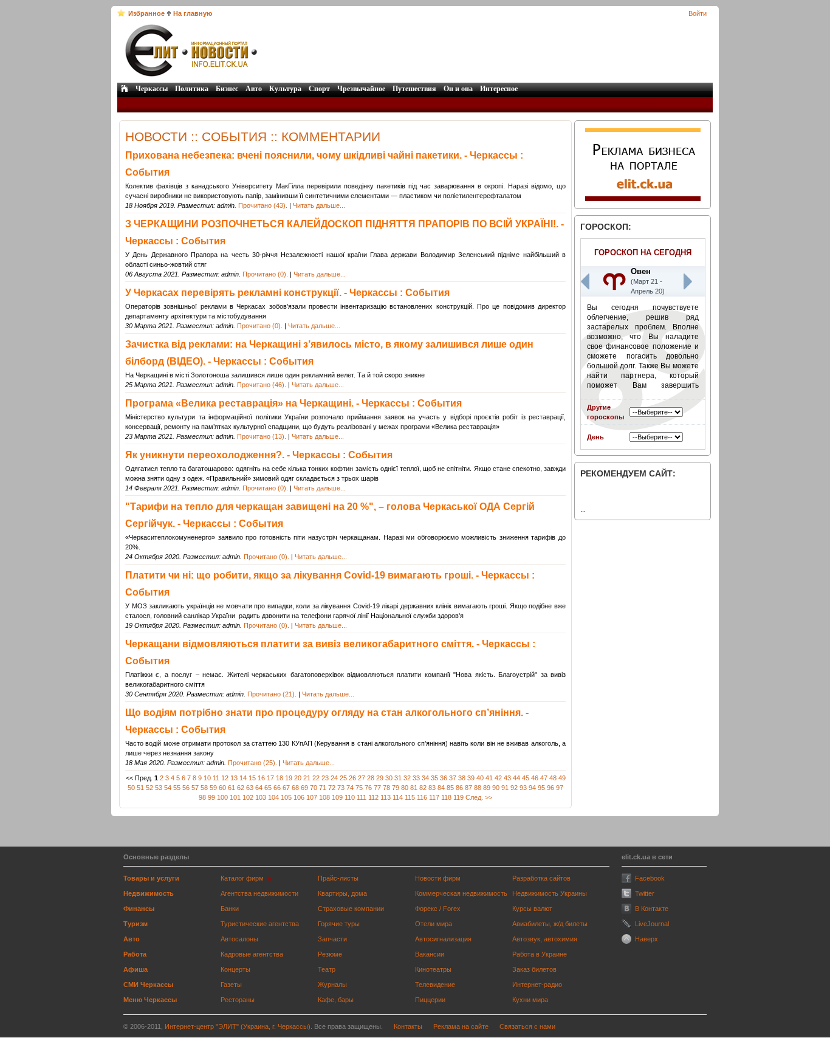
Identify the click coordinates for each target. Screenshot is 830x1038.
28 (370, 778)
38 (461, 778)
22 (316, 778)
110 (350, 797)
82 (423, 787)
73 (341, 787)
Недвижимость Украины (549, 893)
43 (507, 778)
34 (425, 778)
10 (207, 778)
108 (324, 797)
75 (359, 787)
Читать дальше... (319, 205)
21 (306, 778)
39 (471, 778)
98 (202, 797)
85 (450, 787)
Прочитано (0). (265, 274)
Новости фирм (438, 878)
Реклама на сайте (461, 1026)
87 (468, 787)
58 (204, 787)
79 (395, 787)
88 (477, 787)
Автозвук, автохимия (544, 939)
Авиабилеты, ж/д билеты (550, 923)
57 (195, 787)
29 (379, 778)
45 (525, 778)
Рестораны (238, 999)
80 (404, 787)
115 (410, 797)
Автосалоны (239, 939)
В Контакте (651, 908)
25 (343, 778)
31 (398, 778)
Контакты (408, 1026)
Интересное (499, 88)
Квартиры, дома (342, 893)
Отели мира (433, 923)
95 (541, 787)
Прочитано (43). (262, 205)
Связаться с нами (527, 1026)
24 (334, 778)
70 (313, 787)
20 (297, 778)
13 (234, 778)
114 (398, 797)
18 (279, 778)
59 (213, 787)
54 (167, 787)
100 (222, 797)
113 (385, 797)
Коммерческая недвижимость (461, 893)
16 (261, 778)
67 (286, 787)
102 (247, 797)
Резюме (330, 954)
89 (486, 787)
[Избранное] (121, 12)
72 (331, 787)
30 (389, 778)
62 (240, 787)
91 (505, 787)
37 (452, 778)
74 (350, 787)
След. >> (478, 797)
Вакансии (429, 954)
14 (243, 778)
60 (222, 787)
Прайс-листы (338, 878)
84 (441, 787)
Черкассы (151, 88)
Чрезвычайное (361, 88)
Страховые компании (351, 908)
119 (458, 797)
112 (373, 797)
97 (559, 787)
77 (377, 787)
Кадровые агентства (252, 954)
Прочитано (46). (261, 384)
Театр (326, 969)
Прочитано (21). (272, 694)
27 (361, 778)
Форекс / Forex (438, 908)
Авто (253, 88)
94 (532, 787)
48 (553, 778)
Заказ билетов (534, 969)
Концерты (235, 969)
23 (325, 778)
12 (224, 778)
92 (514, 787)
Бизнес (227, 88)
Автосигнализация (443, 939)
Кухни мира (530, 999)
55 (176, 787)
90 (495, 787)
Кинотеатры (433, 969)
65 (268, 787)
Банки (230, 908)
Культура (285, 88)
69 (304, 787)
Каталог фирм (242, 878)
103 (260, 797)
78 (386, 787)
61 (231, 787)
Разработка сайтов (541, 878)
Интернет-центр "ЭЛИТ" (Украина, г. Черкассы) (237, 1026)
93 (523, 787)
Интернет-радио (537, 984)
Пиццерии (430, 999)
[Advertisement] (486, 50)
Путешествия (414, 88)
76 (368, 787)
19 (288, 778)
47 (543, 778)
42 (498, 778)
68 (295, 787)
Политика (191, 88)
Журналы (332, 984)
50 (131, 787)
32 (407, 778)
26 (352, 778)
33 (416, 778)
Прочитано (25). (252, 762)
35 (434, 778)
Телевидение (435, 984)
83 (432, 787)
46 (534, 778)
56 (186, 787)
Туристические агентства (260, 923)
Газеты (231, 984)
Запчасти (332, 939)
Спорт (319, 88)
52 (149, 787)
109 (337, 797)
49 (562, 778)
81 (413, 787)
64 (258, 787)
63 (249, 787)
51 (140, 787)
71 (322, 787)
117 (434, 797)
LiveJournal (652, 923)
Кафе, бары (336, 999)
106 (298, 797)
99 (211, 797)
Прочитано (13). (261, 436)
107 (311, 797)
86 (459, 787)
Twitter (644, 893)
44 (516, 778)
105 (286, 797)
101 (235, 797)
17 (270, 778)
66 (277, 787)
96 (550, 787)
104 (273, 797)
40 (480, 778)
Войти (697, 13)
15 (252, 778)
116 (422, 797)
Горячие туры (339, 923)
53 (158, 787)
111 (361, 797)
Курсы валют (532, 908)
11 (216, 778)
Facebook (650, 878)
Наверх (646, 939)
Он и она (458, 88)
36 (443, 778)
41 (489, 778)
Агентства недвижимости (259, 893)
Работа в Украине (539, 954)
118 (446, 797)
